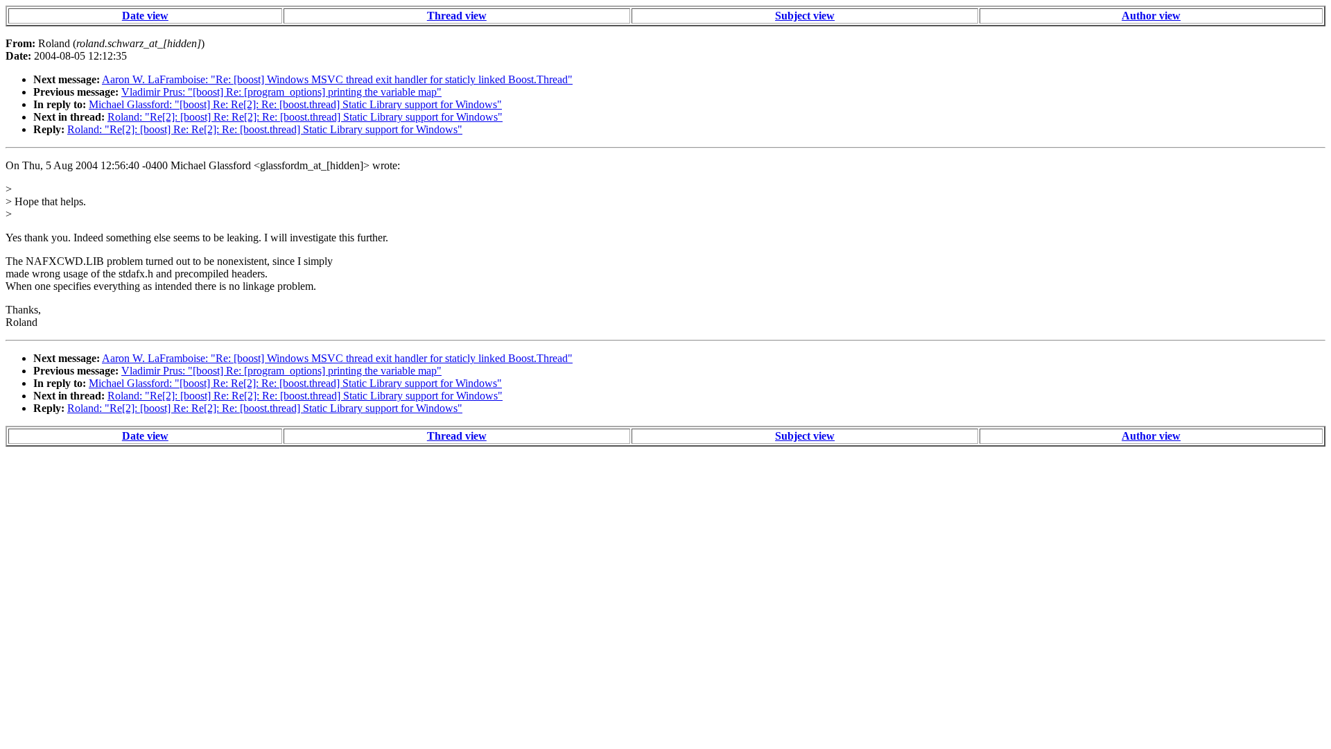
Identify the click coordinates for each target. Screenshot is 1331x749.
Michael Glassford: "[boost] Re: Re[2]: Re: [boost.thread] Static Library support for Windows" (295, 104)
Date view (145, 15)
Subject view (805, 15)
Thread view (457, 15)
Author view (1151, 15)
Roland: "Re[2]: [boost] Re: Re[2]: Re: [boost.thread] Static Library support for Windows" (305, 117)
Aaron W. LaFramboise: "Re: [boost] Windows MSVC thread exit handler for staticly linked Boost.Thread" (337, 79)
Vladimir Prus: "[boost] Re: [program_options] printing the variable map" (281, 92)
